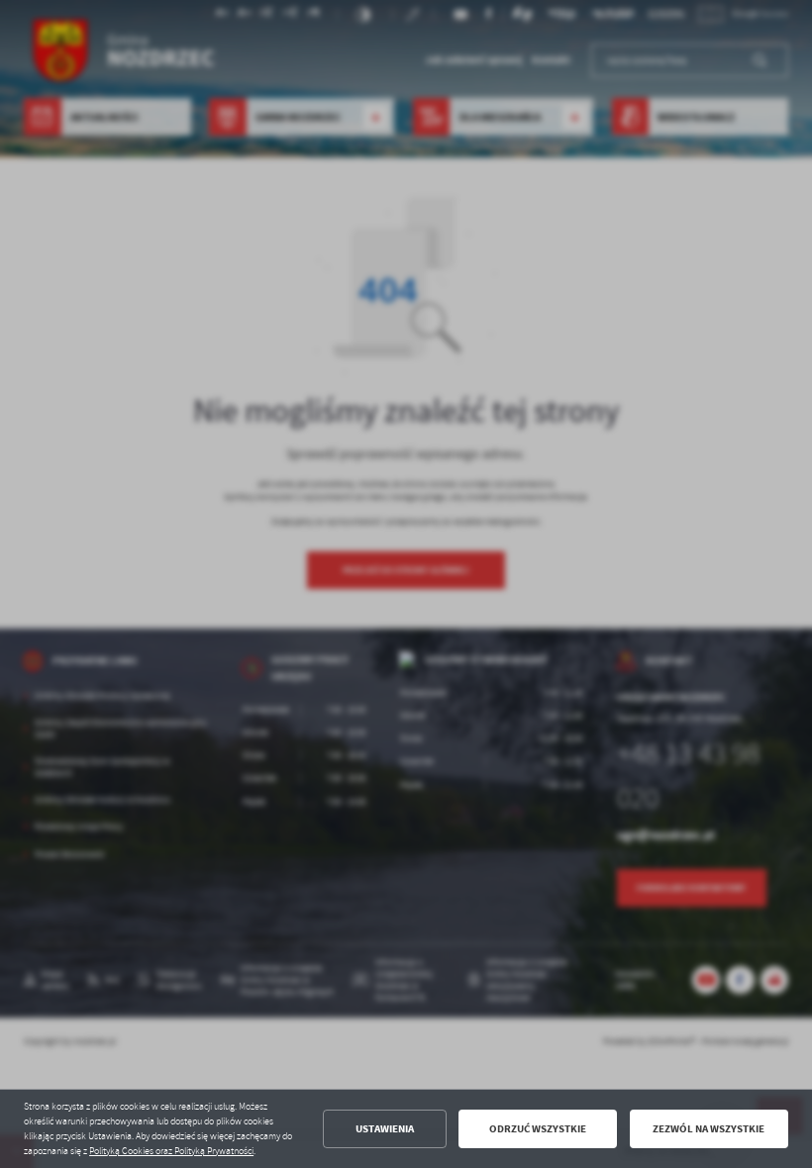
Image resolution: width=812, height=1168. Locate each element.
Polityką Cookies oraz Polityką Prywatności (171, 1151)
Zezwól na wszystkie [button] (708, 1128)
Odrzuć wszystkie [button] (537, 1128)
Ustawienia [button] (384, 1128)
